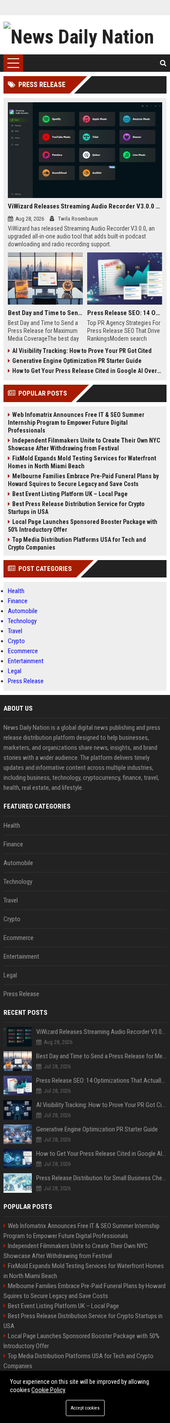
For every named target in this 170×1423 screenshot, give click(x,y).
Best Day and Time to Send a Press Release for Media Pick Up (45, 313)
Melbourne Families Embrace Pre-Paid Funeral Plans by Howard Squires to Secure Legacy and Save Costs (83, 480)
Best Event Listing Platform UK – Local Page (70, 493)
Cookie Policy (48, 1389)
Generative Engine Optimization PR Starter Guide (77, 360)
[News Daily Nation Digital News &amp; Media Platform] (85, 35)
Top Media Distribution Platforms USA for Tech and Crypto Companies (77, 543)
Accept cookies (85, 1408)
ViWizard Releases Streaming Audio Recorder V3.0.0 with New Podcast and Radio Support (85, 206)
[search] (163, 63)
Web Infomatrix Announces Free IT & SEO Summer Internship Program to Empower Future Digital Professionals (76, 422)
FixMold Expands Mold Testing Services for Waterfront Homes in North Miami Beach (82, 462)
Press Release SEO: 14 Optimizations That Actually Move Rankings (124, 313)
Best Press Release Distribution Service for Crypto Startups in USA (76, 507)
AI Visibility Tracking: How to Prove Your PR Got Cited (82, 350)
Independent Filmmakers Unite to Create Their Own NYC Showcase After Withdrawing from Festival (84, 444)
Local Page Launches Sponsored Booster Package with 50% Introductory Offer (82, 525)
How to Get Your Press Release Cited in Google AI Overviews (87, 370)
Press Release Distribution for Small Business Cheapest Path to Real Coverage (101, 1178)
